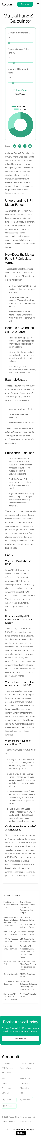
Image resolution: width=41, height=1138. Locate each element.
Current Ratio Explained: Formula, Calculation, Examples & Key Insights (27, 907)
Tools (22, 1093)
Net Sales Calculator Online (28, 995)
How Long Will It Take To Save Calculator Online (10, 996)
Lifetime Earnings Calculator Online (27, 933)
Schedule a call (20, 1039)
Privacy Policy (25, 1122)
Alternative (24, 1088)
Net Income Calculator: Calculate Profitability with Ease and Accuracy (28, 985)
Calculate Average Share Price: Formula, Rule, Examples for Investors (28, 966)
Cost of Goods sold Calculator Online (28, 926)
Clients (4, 1083)
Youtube (8, 1106)
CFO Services (7, 1068)
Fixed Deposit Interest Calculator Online (11, 904)
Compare (5, 1093)
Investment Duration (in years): (18, 71)
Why (3, 1079)
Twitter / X (26, 1100)
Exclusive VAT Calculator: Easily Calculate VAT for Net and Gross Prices (27, 951)
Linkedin (8, 1099)
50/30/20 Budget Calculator (11, 940)
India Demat (6, 1073)
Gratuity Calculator (11, 974)
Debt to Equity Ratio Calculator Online (12, 933)
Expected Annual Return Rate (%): (19, 51)
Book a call (25, 4)
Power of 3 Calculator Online (10, 947)
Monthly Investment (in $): (19, 33)
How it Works (25, 1079)
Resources (6, 1088)
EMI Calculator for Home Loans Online (28, 940)
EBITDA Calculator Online (27, 975)
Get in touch (25, 1083)
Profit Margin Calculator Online (27, 918)
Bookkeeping (7, 1063)
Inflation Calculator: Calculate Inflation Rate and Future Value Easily (11, 921)
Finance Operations (28, 1068)
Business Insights (27, 1063)
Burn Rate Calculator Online (12, 963)
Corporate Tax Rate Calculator (11, 982)
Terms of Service (8, 1122)
